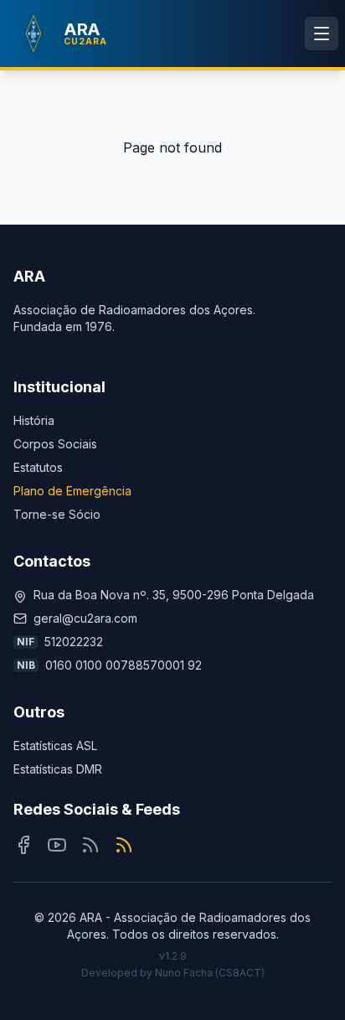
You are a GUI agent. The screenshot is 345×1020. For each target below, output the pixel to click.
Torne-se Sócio (56, 514)
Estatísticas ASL (55, 745)
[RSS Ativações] (124, 845)
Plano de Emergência (72, 491)
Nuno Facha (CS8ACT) (210, 972)
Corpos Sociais (55, 444)
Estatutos (38, 467)
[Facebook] (23, 845)
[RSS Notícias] (90, 845)
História (33, 420)
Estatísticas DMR (57, 769)
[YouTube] (57, 845)
